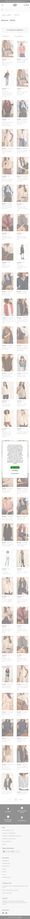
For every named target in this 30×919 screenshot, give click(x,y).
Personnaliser (15, 473)
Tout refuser (15, 470)
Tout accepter (15, 467)
